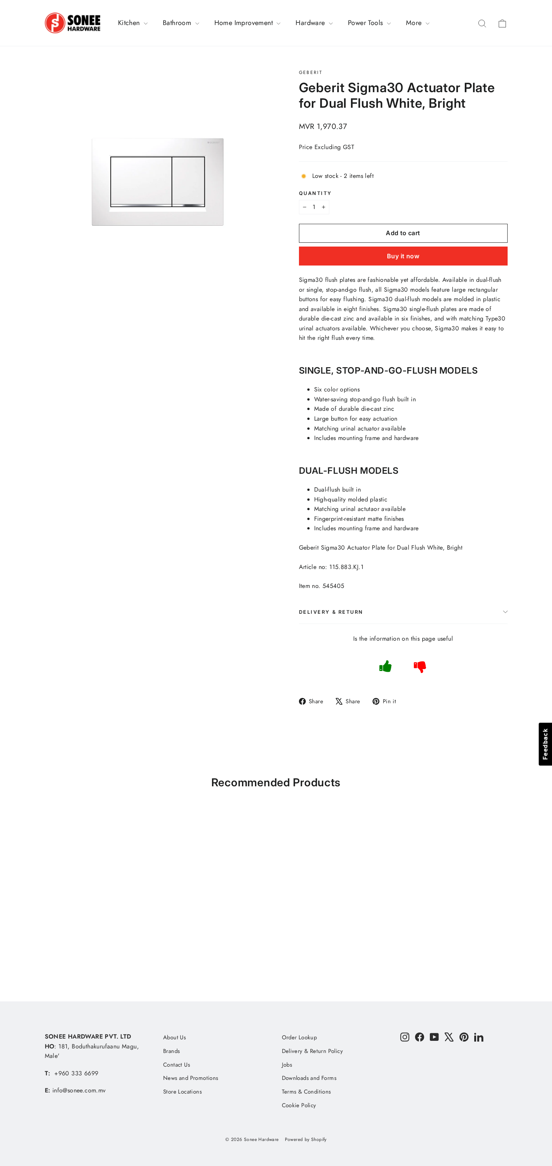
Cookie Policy (299, 1105)
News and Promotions (191, 1078)
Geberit (311, 72)
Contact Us (176, 1065)
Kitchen (130, 23)
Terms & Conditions (306, 1091)
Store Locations (182, 1091)
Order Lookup (299, 1037)
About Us (174, 1037)
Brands (171, 1051)
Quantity (315, 193)
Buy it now (403, 256)
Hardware (311, 23)
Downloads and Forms (309, 1078)
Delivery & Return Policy (312, 1051)
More (415, 23)
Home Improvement (244, 23)
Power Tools (366, 23)
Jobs (287, 1065)
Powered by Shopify (306, 1139)
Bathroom (178, 23)
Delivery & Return (331, 612)
